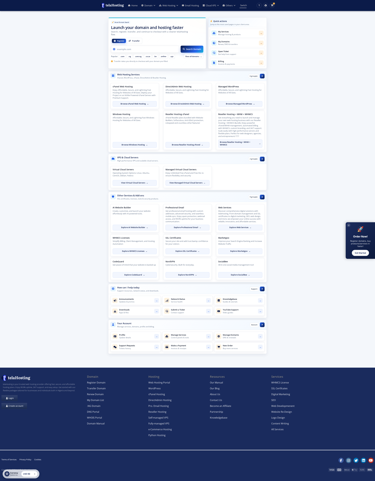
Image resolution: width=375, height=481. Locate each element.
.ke (155, 56)
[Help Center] (259, 5)
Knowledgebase (218, 417)
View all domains (193, 56)
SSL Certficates (279, 388)
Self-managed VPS (158, 417)
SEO (273, 400)
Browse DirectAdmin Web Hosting (187, 104)
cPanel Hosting (156, 394)
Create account (15, 405)
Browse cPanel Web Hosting (135, 104)
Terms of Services (9, 459)
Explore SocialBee (240, 275)
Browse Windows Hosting (135, 145)
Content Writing (280, 423)
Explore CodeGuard (134, 275)
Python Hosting (157, 435)
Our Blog (215, 388)
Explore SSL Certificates (187, 251)
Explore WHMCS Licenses (134, 251)
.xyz (171, 56)
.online (163, 56)
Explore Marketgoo (240, 251)
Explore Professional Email (187, 227)
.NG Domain (93, 406)
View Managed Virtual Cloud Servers (187, 183)
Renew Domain (95, 394)
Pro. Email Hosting (158, 406)
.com (122, 56)
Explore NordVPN (187, 275)
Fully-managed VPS (158, 423)
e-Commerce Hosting (160, 429)
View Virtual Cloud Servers (134, 183)
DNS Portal (93, 411)
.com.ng (138, 56)
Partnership (216, 411)
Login (11, 398)
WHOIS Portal (94, 417)
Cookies (37, 459)
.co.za (147, 56)
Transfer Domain (96, 388)
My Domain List (95, 400)
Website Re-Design (281, 411)
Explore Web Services (240, 227)
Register (120, 40)
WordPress (154, 388)
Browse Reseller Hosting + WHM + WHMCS (240, 143)
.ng (129, 56)
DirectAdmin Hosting (160, 400)
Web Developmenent (283, 406)
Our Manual (216, 382)
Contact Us (216, 400)
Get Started (360, 253)
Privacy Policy (25, 459)
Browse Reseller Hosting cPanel (187, 145)
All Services (277, 429)
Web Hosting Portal (159, 382)
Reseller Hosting (157, 411)
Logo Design (278, 417)
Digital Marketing (280, 394)
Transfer (136, 40)
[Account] (265, 5)
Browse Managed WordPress (240, 104)
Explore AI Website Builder (134, 227)
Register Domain (96, 382)
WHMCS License (280, 382)
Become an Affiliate (220, 406)
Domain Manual (96, 423)
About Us (215, 394)
